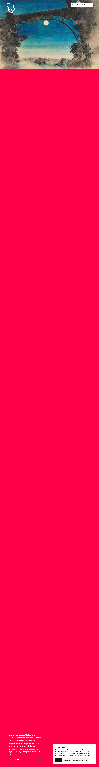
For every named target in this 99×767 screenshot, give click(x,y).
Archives (84, 5)
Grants (90, 5)
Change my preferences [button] (80, 760)
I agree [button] (58, 760)
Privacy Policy (86, 755)
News (78, 5)
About (73, 5)
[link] (86, 755)
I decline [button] (67, 760)
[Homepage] (11, 8)
